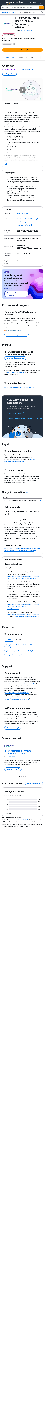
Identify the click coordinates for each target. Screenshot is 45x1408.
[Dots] (20, 776)
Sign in (41, 3)
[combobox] (20, 7)
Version (5, 497)
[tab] (10, 57)
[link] (30, 12)
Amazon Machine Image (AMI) (27, 230)
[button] (26, 28)
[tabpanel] (22, 650)
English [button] (32, 2)
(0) (14, 44)
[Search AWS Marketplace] (41, 7)
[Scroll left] (1, 57)
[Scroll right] (43, 57)
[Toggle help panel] (41, 12)
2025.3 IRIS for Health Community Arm (25, 246)
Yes (18, 261)
